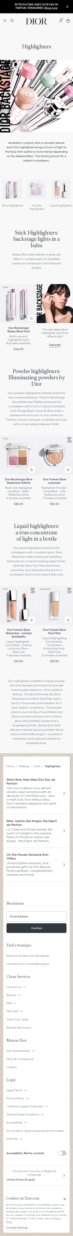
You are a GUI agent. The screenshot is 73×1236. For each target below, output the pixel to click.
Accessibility (14, 1122)
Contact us (13, 987)
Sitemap (12, 1138)
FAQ (9, 1003)
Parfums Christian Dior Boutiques (27, 955)
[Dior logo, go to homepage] (36, 20)
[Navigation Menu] (5, 20)
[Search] (12, 20)
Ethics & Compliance (19, 1059)
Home (10, 766)
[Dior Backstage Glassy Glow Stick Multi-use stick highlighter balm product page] (18, 303)
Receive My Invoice (18, 1027)
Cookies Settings (17, 1227)
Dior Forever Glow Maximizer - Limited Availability (18, 633)
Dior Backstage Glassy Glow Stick (18, 329)
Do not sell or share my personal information (35, 1130)
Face (37, 766)
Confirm (36, 928)
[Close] (64, 1198)
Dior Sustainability (18, 1050)
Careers (11, 1067)
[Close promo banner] (67, 6)
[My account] (61, 20)
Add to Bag (31, 318)
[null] (12, 189)
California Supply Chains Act (24, 1106)
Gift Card (12, 1011)
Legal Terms (14, 1090)
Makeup (24, 766)
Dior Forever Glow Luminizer (54, 481)
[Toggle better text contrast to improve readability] (62, 1153)
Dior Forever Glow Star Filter (54, 631)
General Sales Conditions (22, 1114)
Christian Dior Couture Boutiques (27, 963)
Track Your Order (17, 1019)
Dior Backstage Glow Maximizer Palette (18, 481)
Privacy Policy (15, 1098)
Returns (11, 995)
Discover (55, 344)
